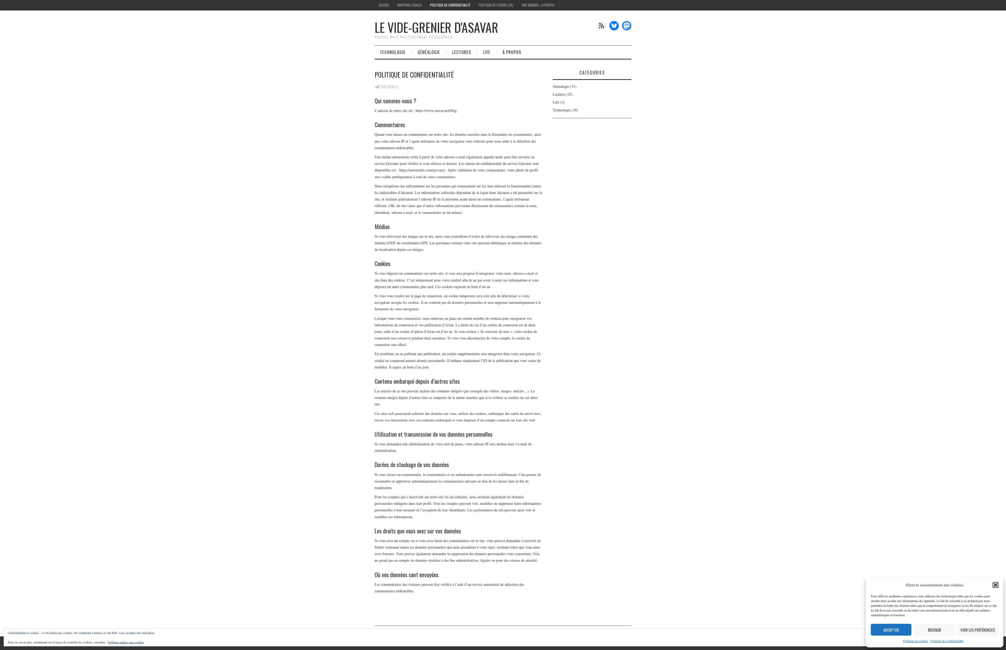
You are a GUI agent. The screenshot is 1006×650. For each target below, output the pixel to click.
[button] (995, 585)
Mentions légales (409, 5)
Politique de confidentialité (947, 641)
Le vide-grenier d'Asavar (436, 27)
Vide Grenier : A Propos (538, 5)
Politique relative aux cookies (126, 642)
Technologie (393, 52)
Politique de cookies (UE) (495, 5)
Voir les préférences (977, 630)
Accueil (384, 5)
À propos (511, 52)
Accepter (891, 630)
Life (486, 52)
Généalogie (429, 52)
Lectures (461, 52)
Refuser (934, 630)
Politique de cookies (915, 641)
